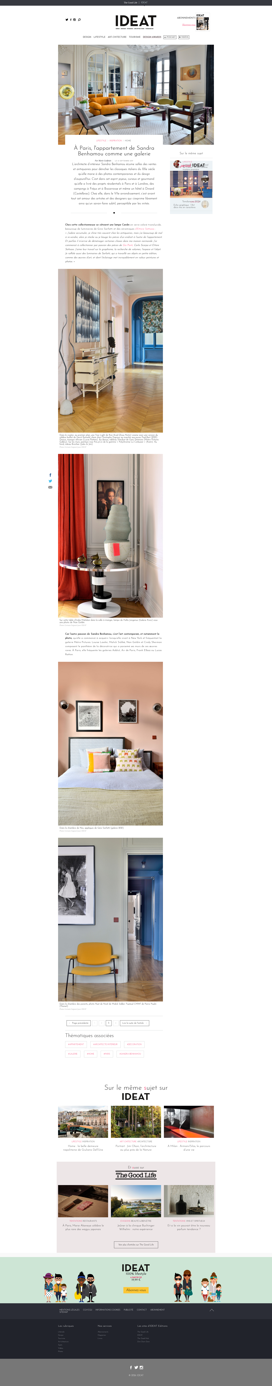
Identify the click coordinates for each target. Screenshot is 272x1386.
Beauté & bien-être (141, 1221)
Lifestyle (99, 37)
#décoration (134, 1044)
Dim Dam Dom (143, 1342)
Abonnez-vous (136, 1290)
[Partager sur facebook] (50, 475)
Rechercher (79, 19)
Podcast (171, 37)
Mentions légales (69, 1310)
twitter (66, 20)
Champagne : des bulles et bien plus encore (195, 193)
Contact (142, 1310)
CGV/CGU (87, 1310)
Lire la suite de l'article (133, 1023)
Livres (100, 1338)
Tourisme (135, 37)
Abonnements (103, 1332)
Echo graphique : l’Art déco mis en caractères (185, 206)
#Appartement (76, 1044)
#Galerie (72, 1054)
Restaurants (90, 1221)
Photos (60, 1351)
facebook (71, 20)
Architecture (144, 1142)
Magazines (102, 1335)
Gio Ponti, (128, 245)
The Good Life (130, 2)
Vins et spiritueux (195, 1221)
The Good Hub (143, 1338)
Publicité (128, 1310)
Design (87, 37)
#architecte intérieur (105, 1044)
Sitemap (64, 1312)
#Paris (107, 1054)
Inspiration (116, 141)
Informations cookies (108, 1310)
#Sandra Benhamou (130, 1054)
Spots (60, 1345)
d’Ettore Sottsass (144, 229)
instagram (74, 20)
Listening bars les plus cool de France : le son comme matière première (195, 167)
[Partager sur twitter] (50, 481)
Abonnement (157, 1310)
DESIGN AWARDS (152, 37)
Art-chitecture (117, 37)
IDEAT (144, 3)
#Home (90, 1054)
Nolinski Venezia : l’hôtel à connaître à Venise (186, 181)
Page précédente (80, 1023)
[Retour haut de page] (212, 1310)
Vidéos (184, 37)
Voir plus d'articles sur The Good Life (136, 1245)
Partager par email (50, 487)
